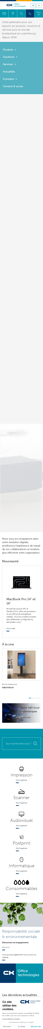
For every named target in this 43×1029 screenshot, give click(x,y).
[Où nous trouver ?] (13, 13)
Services (8, 64)
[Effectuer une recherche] (21, 13)
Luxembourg (28, 33)
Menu (39, 12)
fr (33, 5)
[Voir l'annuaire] (30, 13)
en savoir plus (25, 717)
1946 (14, 37)
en (39, 5)
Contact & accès (13, 86)
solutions (32, 26)
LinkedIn (5, 957)
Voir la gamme (21, 780)
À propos (8, 79)
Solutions (8, 57)
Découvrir (6, 947)
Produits (8, 49)
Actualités (9, 71)
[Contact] (4, 13)
